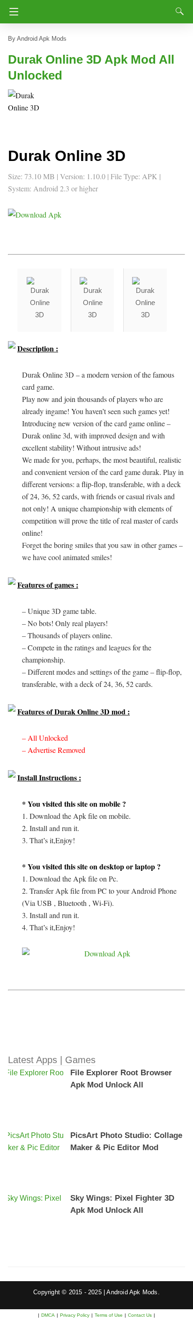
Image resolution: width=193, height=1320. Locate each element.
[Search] (177, 11)
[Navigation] (11, 11)
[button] (26, 108)
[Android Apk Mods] (98, 9)
